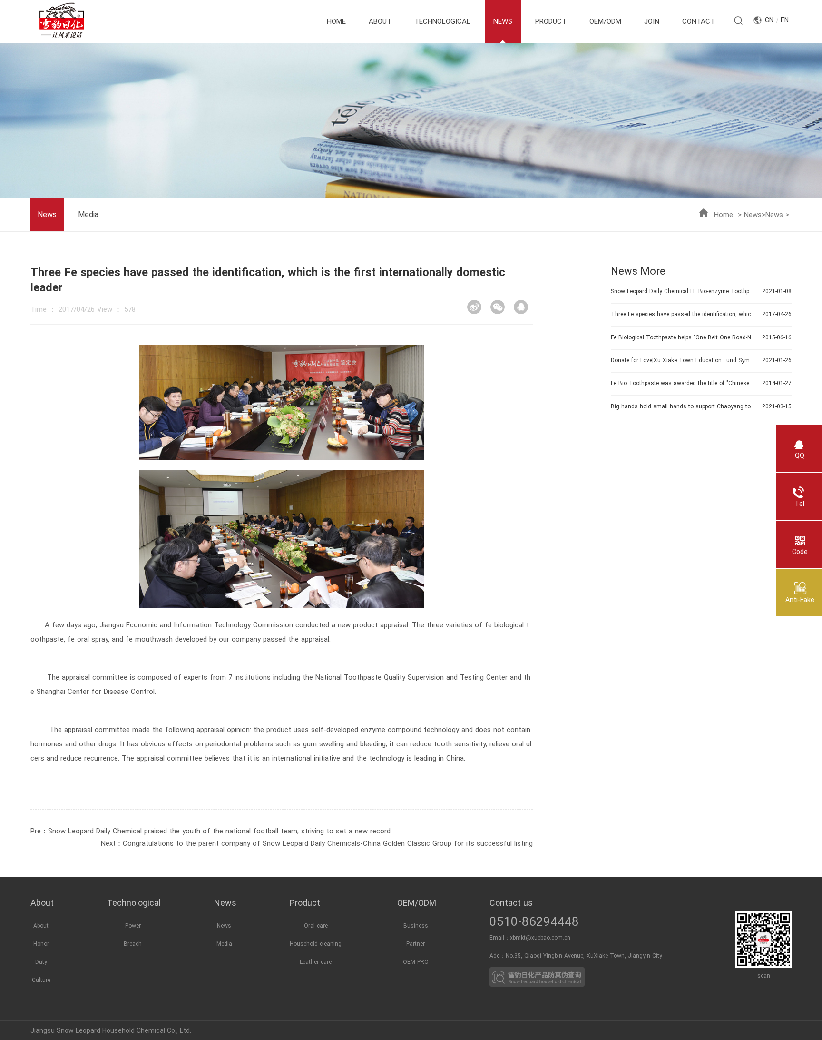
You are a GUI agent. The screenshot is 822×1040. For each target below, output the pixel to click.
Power (133, 925)
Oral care (316, 925)
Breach (133, 944)
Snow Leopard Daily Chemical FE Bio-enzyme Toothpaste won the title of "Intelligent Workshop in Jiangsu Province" (683, 291)
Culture (41, 980)
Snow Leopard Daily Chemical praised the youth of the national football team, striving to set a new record (219, 831)
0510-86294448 (534, 921)
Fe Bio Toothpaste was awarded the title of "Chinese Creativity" (683, 383)
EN (785, 20)
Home (723, 214)
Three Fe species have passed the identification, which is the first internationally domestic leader (683, 314)
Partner (415, 944)
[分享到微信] (497, 307)
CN (769, 20)
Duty (41, 962)
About (41, 925)
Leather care (316, 962)
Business (415, 925)
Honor (41, 944)
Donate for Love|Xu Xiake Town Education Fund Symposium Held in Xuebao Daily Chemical (683, 360)
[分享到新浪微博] (474, 307)
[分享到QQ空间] (521, 307)
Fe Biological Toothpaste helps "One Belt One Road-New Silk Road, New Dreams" (683, 337)
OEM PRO (416, 962)
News (753, 214)
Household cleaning (316, 944)
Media (88, 214)
